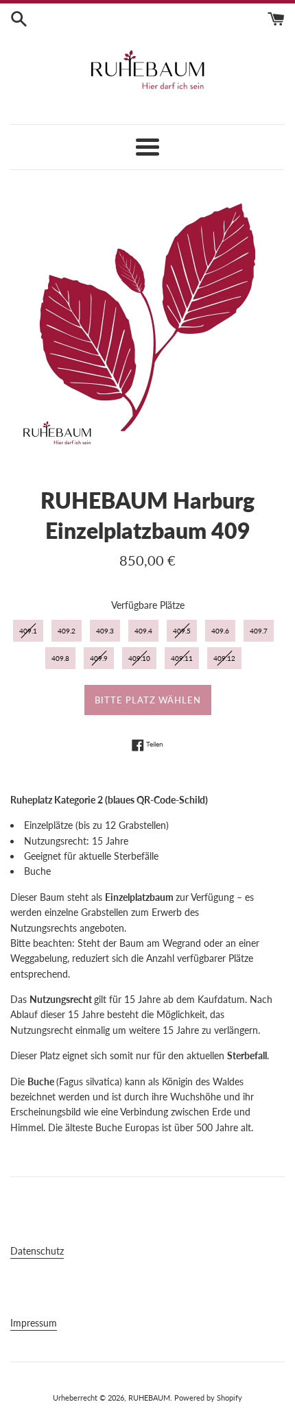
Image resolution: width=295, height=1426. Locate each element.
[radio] (28, 631)
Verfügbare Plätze (148, 605)
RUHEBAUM (149, 1397)
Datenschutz (37, 1251)
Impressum (33, 1323)
